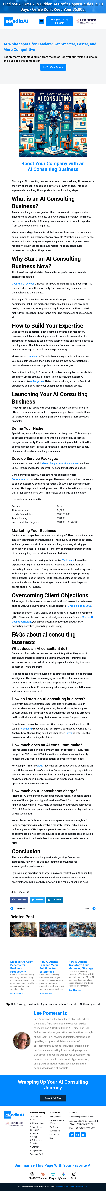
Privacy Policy (81, 1187)
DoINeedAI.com (20, 479)
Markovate (68, 560)
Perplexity (54, 1178)
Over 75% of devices (23, 283)
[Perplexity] (53, 1174)
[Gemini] (63, 1174)
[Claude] (43, 1174)
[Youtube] (83, 1134)
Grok (73, 1178)
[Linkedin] (71, 1134)
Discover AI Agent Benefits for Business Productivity (21, 966)
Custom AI (33, 1004)
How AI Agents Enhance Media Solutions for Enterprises (49, 966)
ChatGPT (34, 1178)
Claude (43, 1178)
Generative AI (74, 1004)
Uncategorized (91, 1004)
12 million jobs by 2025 (78, 605)
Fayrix (69, 733)
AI (11, 1004)
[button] (41, 21)
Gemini (63, 1178)
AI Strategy (20, 1004)
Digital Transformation (53, 1004)
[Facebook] (77, 1134)
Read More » (16, 993)
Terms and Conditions (64, 1187)
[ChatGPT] (32, 1174)
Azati (40, 765)
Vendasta (33, 356)
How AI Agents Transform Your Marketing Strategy (81, 965)
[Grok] (74, 1174)
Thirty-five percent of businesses (60, 463)
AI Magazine (37, 381)
